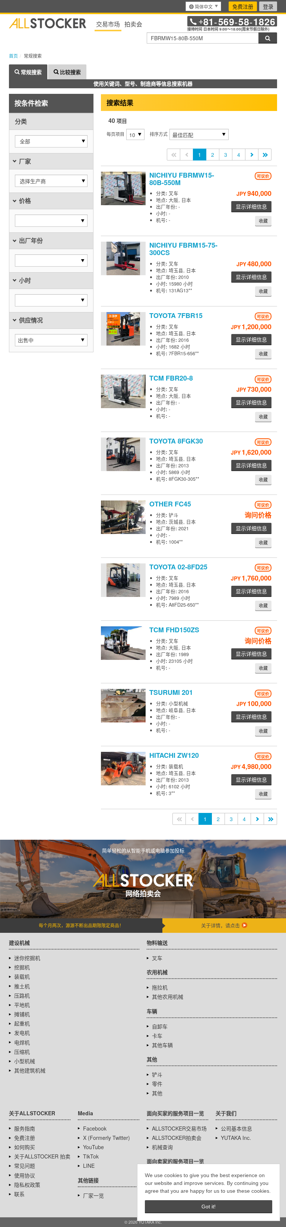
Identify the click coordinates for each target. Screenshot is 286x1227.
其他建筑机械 (29, 1070)
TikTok (91, 1156)
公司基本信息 (236, 1128)
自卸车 (160, 1026)
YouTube (93, 1147)
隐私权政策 (27, 1184)
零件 (157, 1083)
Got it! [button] (208, 1206)
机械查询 (162, 1147)
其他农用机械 (167, 996)
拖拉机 (160, 987)
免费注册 (242, 6)
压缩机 (22, 1051)
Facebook (95, 1128)
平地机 (22, 1004)
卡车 (157, 1035)
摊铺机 (22, 1014)
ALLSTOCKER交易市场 (179, 1128)
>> (264, 154)
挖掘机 (22, 967)
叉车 (157, 957)
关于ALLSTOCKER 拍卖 (42, 1156)
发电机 (22, 1032)
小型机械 (24, 1061)
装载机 (22, 976)
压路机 (22, 995)
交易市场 (108, 24)
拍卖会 (133, 24)
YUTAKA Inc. (236, 1137)
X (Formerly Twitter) (106, 1137)
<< (173, 154)
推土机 (22, 986)
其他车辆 (162, 1045)
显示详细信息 (251, 206)
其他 (157, 1093)
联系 (19, 1194)
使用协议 (24, 1175)
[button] (51, 141)
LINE (89, 1165)
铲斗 (157, 1074)
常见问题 (24, 1165)
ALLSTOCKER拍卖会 (176, 1137)
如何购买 (24, 1147)
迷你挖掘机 (27, 957)
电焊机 (22, 1042)
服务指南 (24, 1128)
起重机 (22, 1023)
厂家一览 (93, 1195)
